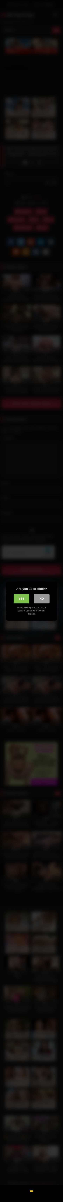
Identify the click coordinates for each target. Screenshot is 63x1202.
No (42, 598)
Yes (21, 598)
